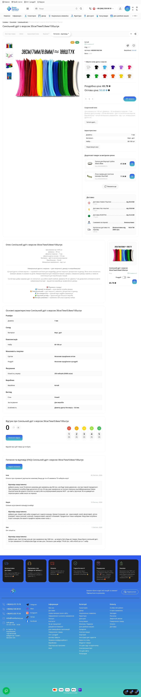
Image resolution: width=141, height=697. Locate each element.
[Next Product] (131, 34)
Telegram (33, 605)
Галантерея (83, 608)
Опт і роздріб (30, 2)
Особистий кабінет (116, 608)
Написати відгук (14, 438)
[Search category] (36, 8)
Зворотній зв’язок (116, 619)
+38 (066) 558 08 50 (103, 8)
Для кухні (82, 619)
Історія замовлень (116, 611)
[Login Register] (120, 8)
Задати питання (14, 467)
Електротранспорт (85, 648)
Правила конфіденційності (58, 640)
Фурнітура (82, 616)
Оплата (112, 624)
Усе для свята (84, 651)
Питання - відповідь (61, 34)
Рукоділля (82, 629)
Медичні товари (85, 643)
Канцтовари (83, 621)
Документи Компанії (56, 627)
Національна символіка (87, 613)
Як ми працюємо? (55, 624)
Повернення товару (56, 632)
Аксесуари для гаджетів (87, 637)
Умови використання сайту (58, 613)
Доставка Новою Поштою (102, 202)
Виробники (52, 643)
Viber (32, 609)
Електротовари (84, 632)
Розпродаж (83, 654)
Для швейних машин (86, 627)
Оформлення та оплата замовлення (61, 616)
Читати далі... (91, 122)
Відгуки (41, 2)
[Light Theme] (137, 7)
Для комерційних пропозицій (59, 629)
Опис (21, 34)
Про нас (51, 608)
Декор (81, 611)
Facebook (33, 621)
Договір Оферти (54, 637)
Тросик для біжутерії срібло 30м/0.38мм (104, 162)
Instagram (33, 613)
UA (132, 7)
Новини (7, 2)
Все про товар (10, 34)
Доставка (52, 611)
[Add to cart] (132, 163)
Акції (50, 648)
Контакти (52, 621)
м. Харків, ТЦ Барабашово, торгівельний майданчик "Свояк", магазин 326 (13, 633)
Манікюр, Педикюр (86, 624)
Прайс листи (17, 2)
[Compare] (127, 45)
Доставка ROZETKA (99, 215)
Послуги (51, 619)
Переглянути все (92, 147)
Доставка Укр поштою (101, 208)
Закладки (113, 613)
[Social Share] (135, 34)
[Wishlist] (133, 45)
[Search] (76, 8)
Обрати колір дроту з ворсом (96, 62)
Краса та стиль (84, 640)
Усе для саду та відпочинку (88, 645)
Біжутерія (82, 635)
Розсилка (113, 616)
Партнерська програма (57, 645)
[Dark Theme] (137, 10)
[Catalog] (27, 8)
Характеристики (33, 34)
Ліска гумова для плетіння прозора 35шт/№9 (104, 175)
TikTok (32, 617)
